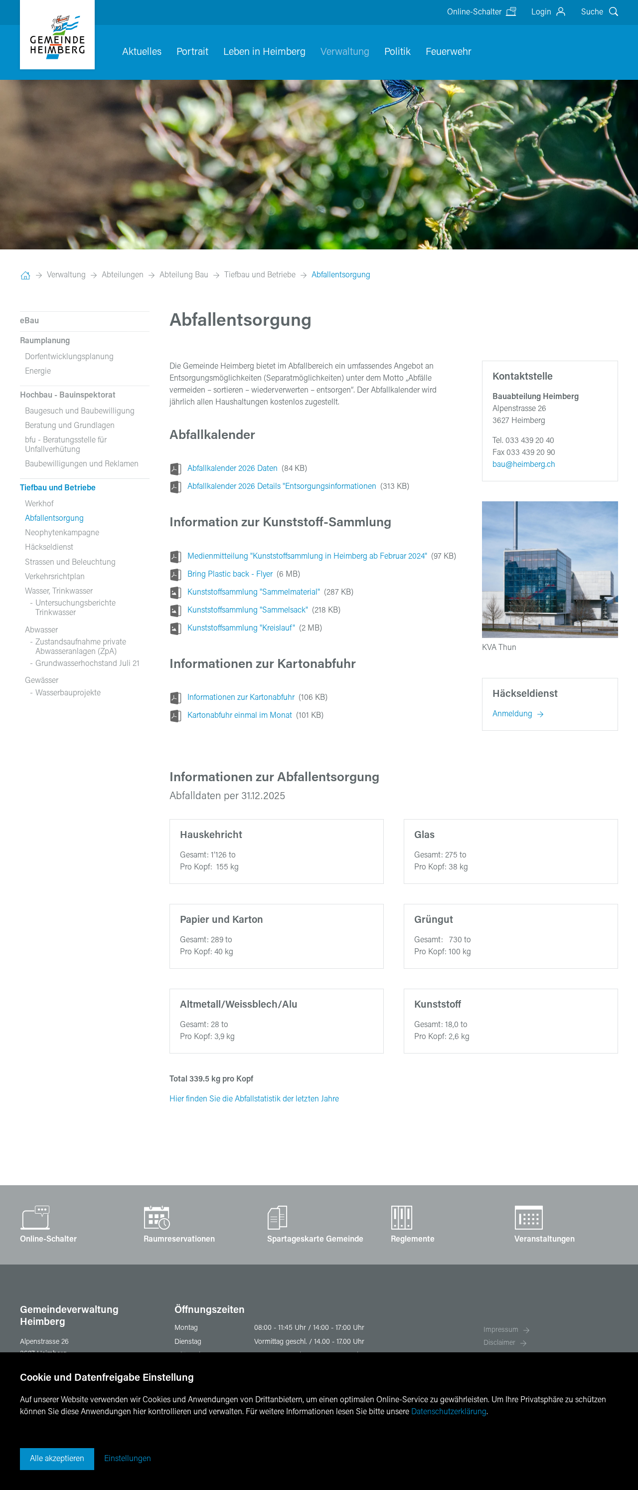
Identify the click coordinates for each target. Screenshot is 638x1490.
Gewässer (41, 681)
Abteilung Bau (184, 275)
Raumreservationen (179, 1240)
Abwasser (41, 631)
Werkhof (39, 504)
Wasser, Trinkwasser (59, 592)
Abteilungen (123, 275)
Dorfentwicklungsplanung (69, 357)
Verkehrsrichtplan (55, 577)
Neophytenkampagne (62, 533)
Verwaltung (344, 52)
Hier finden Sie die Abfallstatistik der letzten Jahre (254, 1099)
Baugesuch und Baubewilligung (80, 412)
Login (541, 12)
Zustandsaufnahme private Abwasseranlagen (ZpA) (80, 647)
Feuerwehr (449, 52)
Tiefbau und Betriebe (260, 275)
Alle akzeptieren (57, 1459)
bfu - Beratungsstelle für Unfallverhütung (66, 445)
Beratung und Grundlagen (70, 426)
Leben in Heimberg (264, 52)
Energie (38, 372)
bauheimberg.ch (523, 465)
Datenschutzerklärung (448, 1412)
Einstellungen (127, 1459)
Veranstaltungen (544, 1240)
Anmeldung (512, 714)
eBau (29, 321)
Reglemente (413, 1240)
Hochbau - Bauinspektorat (68, 396)
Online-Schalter (474, 12)
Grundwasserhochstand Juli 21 (87, 664)
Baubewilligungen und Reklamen (82, 464)
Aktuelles (141, 52)
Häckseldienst (49, 548)
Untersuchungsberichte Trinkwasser (75, 608)
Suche (592, 12)
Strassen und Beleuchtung (70, 563)
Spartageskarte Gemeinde (315, 1240)
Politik (397, 52)
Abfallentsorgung (341, 275)
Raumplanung (45, 341)
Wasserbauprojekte (68, 693)
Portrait (192, 52)
